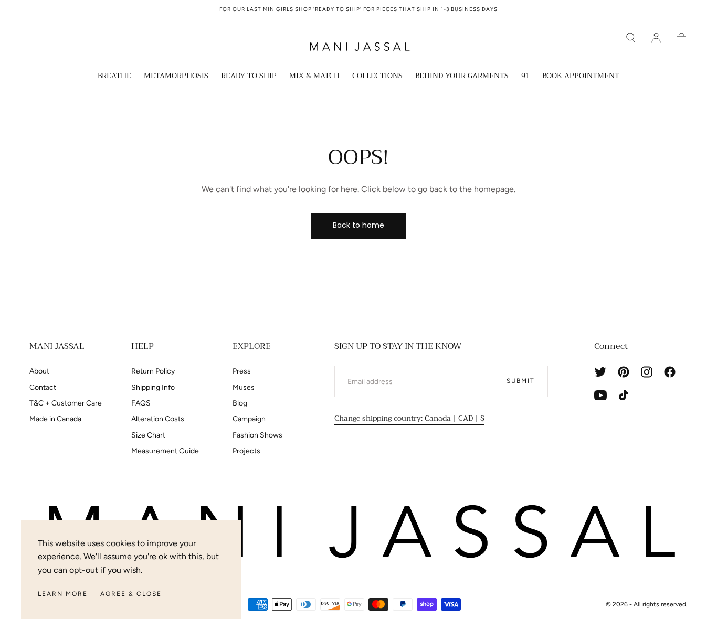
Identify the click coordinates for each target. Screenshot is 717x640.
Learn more (63, 594)
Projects (246, 450)
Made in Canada (55, 418)
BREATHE (114, 76)
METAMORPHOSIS (176, 76)
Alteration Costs (157, 418)
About (39, 371)
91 (525, 76)
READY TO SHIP (249, 76)
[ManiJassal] (358, 532)
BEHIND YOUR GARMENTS (462, 76)
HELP (142, 346)
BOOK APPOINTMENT (580, 76)
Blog (240, 403)
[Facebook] (669, 371)
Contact (42, 387)
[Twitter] (600, 371)
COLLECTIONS (377, 76)
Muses (244, 387)
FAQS (141, 403)
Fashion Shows (257, 435)
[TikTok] (623, 395)
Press (242, 371)
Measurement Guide (165, 450)
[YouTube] (600, 395)
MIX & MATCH (314, 76)
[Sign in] (656, 37)
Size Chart (148, 435)
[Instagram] (646, 371)
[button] (631, 37)
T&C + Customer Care (65, 403)
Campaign (249, 418)
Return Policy (153, 371)
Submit (521, 381)
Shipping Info (153, 387)
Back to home (358, 225)
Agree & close (131, 594)
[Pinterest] (623, 371)
